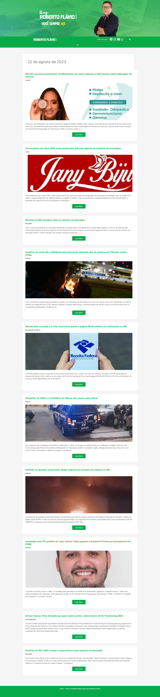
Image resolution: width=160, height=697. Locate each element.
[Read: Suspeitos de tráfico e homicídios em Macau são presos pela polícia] (79, 423)
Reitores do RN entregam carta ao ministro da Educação (55, 220)
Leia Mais (80, 134)
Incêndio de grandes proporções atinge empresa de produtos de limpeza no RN (67, 470)
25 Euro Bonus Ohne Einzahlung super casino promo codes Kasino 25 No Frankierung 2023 (74, 616)
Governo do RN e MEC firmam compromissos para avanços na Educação (64, 650)
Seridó (27, 80)
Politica (28, 548)
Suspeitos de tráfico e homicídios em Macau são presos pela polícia (61, 398)
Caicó (27, 152)
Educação (28, 223)
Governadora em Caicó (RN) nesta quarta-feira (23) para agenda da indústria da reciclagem (73, 148)
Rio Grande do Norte (32, 330)
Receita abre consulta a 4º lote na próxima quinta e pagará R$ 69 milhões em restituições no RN (76, 326)
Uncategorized (30, 619)
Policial (27, 258)
